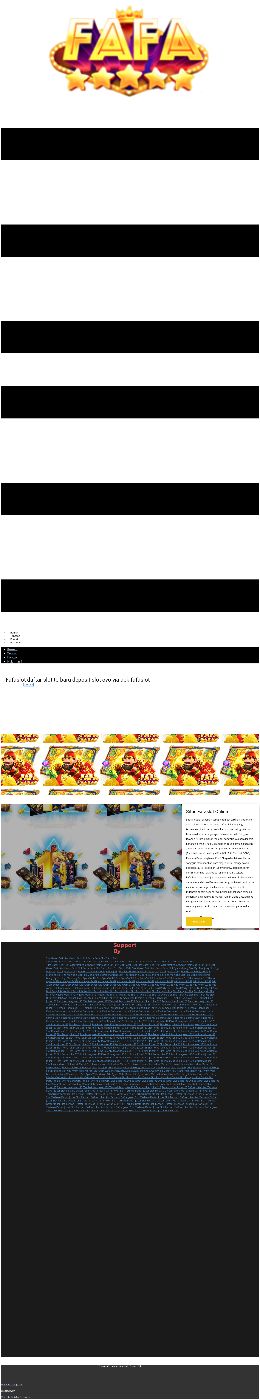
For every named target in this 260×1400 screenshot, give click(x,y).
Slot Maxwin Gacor (77, 961)
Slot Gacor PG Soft (56, 961)
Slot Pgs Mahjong (179, 968)
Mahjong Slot (89, 1067)
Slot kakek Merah (56, 1064)
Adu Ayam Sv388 (87, 978)
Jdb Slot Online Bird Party (173, 1074)
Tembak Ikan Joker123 (80, 998)
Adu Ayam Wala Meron (80, 1070)
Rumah (14, 632)
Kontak (14, 639)
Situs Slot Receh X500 (183, 961)
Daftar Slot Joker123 (125, 961)
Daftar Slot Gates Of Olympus (154, 961)
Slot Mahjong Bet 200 (101, 961)
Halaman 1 (16, 642)
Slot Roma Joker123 (113, 1021)
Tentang (15, 636)
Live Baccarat (118, 1080)
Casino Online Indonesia (60, 1011)
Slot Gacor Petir (55, 958)
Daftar (28, 684)
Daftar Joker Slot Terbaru (202, 1087)
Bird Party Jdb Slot (165, 988)
